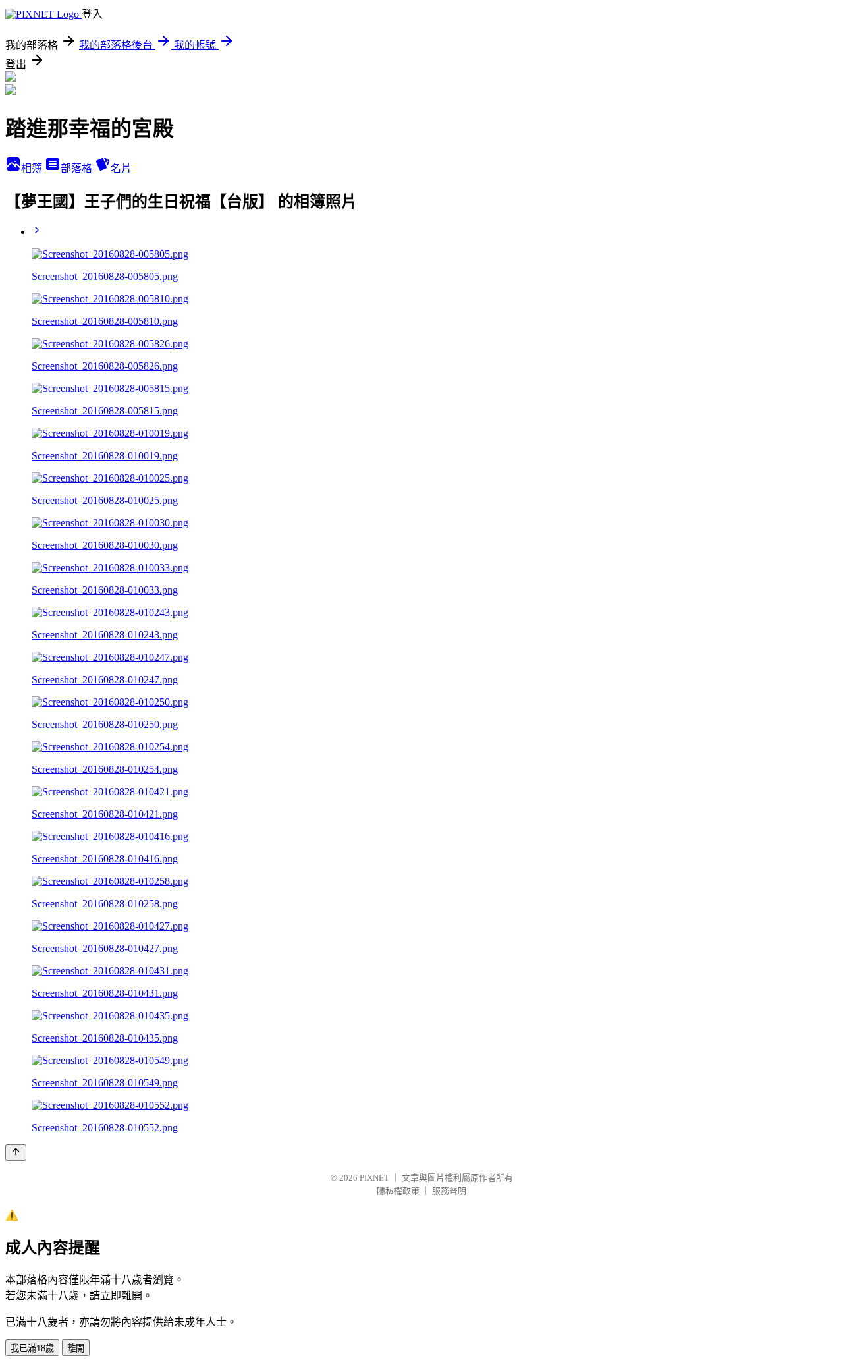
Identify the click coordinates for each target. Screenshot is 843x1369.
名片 (121, 168)
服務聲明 (449, 1191)
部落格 (78, 168)
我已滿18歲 (32, 1348)
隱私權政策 (398, 1191)
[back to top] (15, 1152)
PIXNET (374, 1178)
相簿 (33, 168)
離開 (75, 1348)
